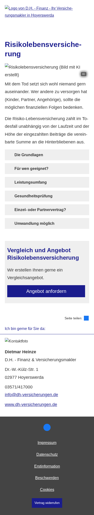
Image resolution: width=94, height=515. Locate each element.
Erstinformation (47, 466)
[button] (28, 154)
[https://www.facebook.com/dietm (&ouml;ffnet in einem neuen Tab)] (47, 427)
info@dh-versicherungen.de (31, 394)
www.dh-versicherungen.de (31, 404)
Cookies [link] (47, 490)
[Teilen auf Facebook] (86, 318)
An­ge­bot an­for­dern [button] (46, 291)
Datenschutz (47, 454)
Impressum (47, 443)
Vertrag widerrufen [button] (47, 503)
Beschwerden (47, 478)
